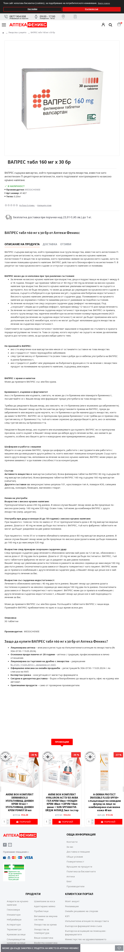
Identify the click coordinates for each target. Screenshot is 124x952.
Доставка (50, 244)
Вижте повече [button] (104, 3)
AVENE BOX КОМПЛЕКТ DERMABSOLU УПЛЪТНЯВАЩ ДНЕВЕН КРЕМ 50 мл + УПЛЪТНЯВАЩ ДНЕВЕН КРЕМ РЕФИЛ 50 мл (20, 802)
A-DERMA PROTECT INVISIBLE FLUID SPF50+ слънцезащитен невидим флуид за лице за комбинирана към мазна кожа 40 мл (104, 802)
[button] (120, 1)
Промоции (62, 741)
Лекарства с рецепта (17, 32)
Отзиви (65, 244)
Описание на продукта (22, 244)
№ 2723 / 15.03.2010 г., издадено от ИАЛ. (33, 664)
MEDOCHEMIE (32, 189)
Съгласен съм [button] (91, 9)
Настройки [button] (32, 9)
